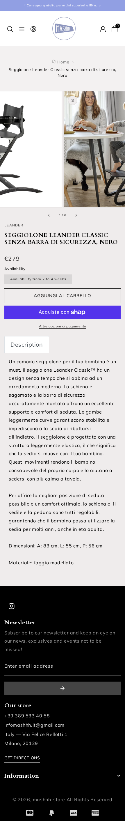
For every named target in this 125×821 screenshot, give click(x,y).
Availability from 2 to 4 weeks (38, 279)
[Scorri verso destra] (75, 215)
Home (62, 62)
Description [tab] (26, 344)
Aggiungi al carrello (62, 295)
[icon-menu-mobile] (22, 29)
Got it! (17, 813)
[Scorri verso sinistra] (49, 215)
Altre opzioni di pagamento (62, 326)
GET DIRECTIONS (22, 757)
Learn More (72, 805)
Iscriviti (62, 688)
